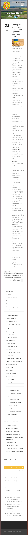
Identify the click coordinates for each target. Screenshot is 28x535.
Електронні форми (12, 337)
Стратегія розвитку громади (13, 358)
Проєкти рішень (10, 313)
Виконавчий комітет (11, 297)
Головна (16, 533)
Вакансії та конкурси (11, 346)
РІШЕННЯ (10, 355)
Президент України (11, 425)
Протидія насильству (11, 414)
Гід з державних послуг (12, 445)
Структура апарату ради (12, 300)
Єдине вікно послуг (11, 373)
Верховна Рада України (12, 428)
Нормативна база (14, 382)
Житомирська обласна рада (13, 434)
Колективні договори (11, 364)
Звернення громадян (11, 321)
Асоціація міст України (11, 442)
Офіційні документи (11, 318)
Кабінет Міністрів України (12, 431)
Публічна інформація (11, 332)
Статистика (11, 334)
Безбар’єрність (12, 379)
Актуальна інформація (15, 385)
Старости (8, 294)
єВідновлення (9, 370)
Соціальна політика (11, 376)
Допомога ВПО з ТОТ (13, 405)
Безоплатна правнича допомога (14, 448)
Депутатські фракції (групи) (13, 307)
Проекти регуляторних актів (15, 352)
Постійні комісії (10, 310)
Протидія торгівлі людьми (14, 396)
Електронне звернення (14, 329)
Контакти (21, 533)
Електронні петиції (11, 340)
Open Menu (22, 4)
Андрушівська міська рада (14, 14)
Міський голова (10, 291)
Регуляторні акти (10, 349)
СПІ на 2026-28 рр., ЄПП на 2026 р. (14, 361)
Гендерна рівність (12, 388)
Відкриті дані (9, 367)
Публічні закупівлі (10, 343)
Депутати (8, 304)
